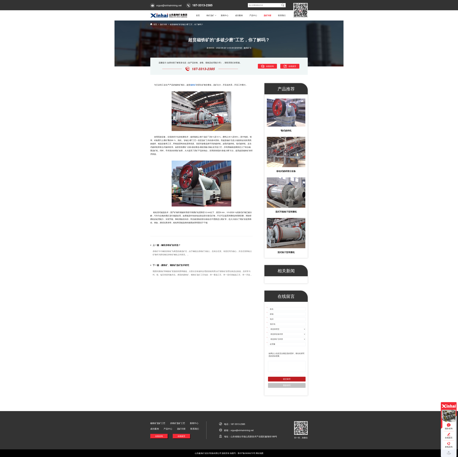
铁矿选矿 (210, 15)
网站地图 (259, 453)
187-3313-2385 (238, 424)
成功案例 (239, 15)
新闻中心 (224, 15)
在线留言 (181, 436)
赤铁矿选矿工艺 (177, 423)
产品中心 (253, 15)
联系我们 (282, 15)
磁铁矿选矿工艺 (157, 423)
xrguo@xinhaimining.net (169, 5)
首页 (198, 15)
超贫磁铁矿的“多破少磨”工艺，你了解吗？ (186, 24)
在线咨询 (159, 436)
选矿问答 (267, 15)
